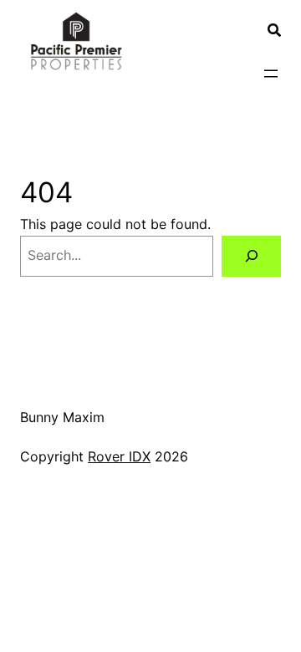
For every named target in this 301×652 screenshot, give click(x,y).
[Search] (251, 256)
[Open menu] (271, 74)
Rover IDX (119, 456)
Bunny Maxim (62, 417)
